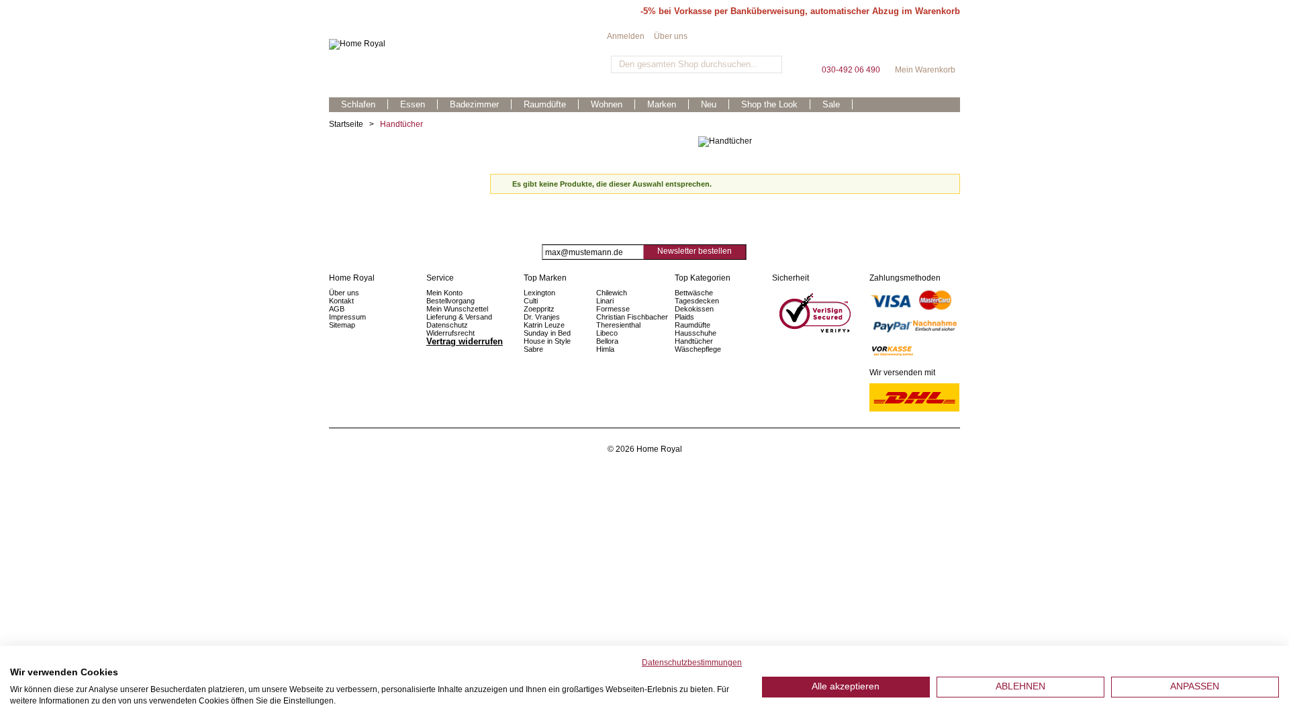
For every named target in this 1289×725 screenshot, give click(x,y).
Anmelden (625, 36)
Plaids (684, 317)
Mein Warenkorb (925, 46)
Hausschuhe (695, 333)
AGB (336, 309)
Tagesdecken (697, 301)
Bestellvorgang (450, 301)
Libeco (607, 333)
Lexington (539, 293)
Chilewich (611, 293)
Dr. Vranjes (542, 317)
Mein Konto (444, 293)
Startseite (346, 124)
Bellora (608, 341)
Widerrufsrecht (450, 333)
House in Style (547, 341)
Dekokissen (694, 309)
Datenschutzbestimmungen (692, 662)
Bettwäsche (694, 293)
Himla (605, 349)
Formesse (613, 309)
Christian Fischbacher (632, 317)
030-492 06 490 (850, 46)
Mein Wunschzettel (457, 309)
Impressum (347, 317)
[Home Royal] (468, 44)
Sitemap (342, 325)
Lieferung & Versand (459, 317)
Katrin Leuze (544, 325)
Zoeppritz (539, 309)
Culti (531, 301)
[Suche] (770, 64)
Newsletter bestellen (694, 251)
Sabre (533, 349)
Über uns (670, 36)
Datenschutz (447, 325)
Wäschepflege (698, 349)
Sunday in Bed (547, 333)
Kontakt (341, 301)
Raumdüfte (692, 325)
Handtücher (694, 341)
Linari (605, 301)
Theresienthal (618, 325)
